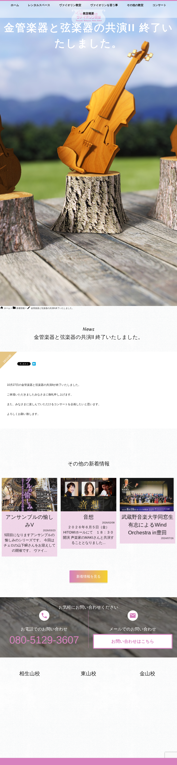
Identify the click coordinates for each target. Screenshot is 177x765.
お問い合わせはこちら (132, 641)
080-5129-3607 (44, 640)
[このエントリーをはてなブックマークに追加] (34, 364)
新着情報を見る (88, 576)
